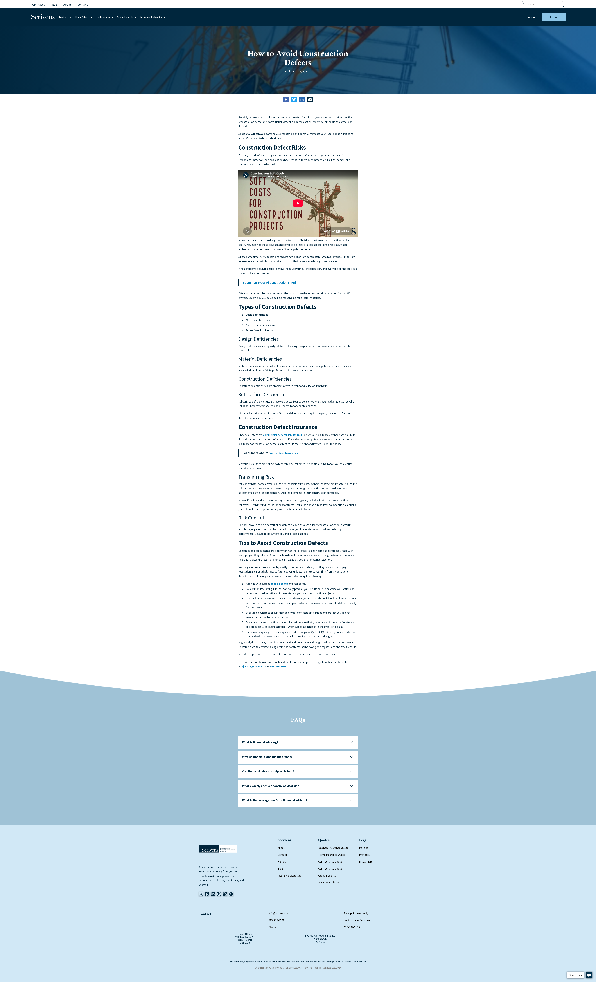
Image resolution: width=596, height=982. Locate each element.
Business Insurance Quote (333, 848)
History (282, 861)
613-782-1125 (352, 927)
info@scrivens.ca (278, 913)
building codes (279, 583)
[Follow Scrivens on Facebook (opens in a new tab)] (207, 894)
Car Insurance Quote (330, 861)
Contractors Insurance (283, 453)
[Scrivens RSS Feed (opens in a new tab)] (231, 894)
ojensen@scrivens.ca (254, 666)
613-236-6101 (278, 666)
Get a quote (554, 17)
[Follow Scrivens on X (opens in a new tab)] (219, 894)
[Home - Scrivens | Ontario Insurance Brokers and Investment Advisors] (218, 848)
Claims (272, 927)
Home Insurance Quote (331, 855)
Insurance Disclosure (289, 875)
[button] (65, 17)
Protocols (365, 855)
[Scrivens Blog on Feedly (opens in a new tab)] (225, 894)
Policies (363, 848)
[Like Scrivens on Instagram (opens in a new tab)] (201, 894)
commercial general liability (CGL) (283, 435)
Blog (280, 868)
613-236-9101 (276, 920)
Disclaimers (365, 861)
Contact (282, 855)
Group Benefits (327, 875)
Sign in (531, 17)
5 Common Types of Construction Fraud (269, 282)
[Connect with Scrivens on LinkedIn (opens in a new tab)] (213, 894)
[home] (43, 17)
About (281, 848)
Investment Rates (328, 882)
